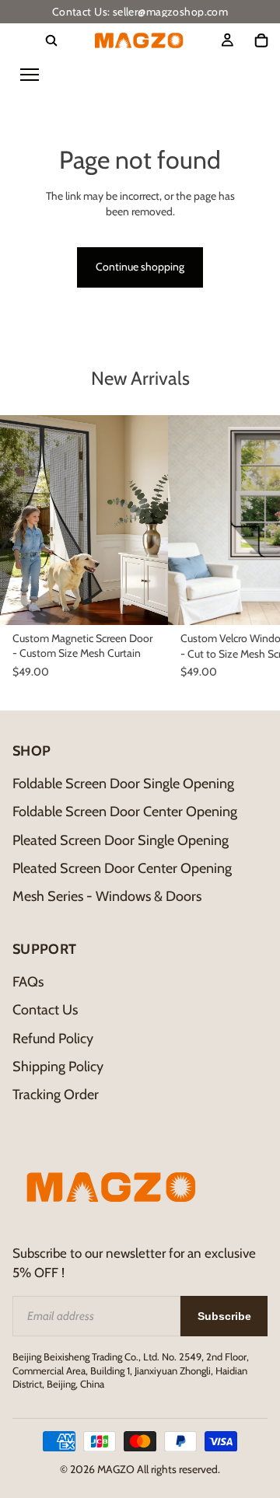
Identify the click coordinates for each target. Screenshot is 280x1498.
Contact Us (45, 1009)
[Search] (51, 40)
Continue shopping (140, 267)
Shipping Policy (57, 1066)
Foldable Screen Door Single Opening (123, 783)
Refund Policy (52, 1038)
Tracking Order (55, 1094)
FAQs (28, 981)
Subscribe (224, 1316)
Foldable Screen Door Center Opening (124, 811)
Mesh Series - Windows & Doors (106, 896)
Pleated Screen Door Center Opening (122, 868)
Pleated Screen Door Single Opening (120, 840)
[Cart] (261, 40)
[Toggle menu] (29, 75)
